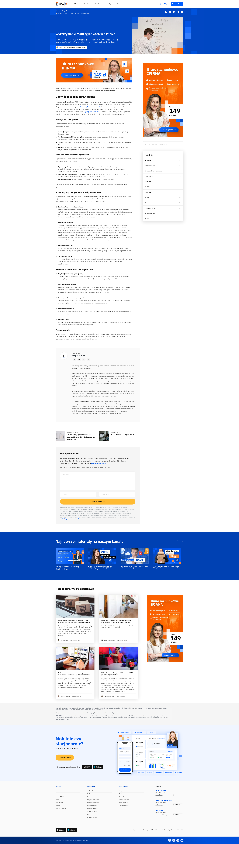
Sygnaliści (170, 830)
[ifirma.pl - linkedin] (177, 840)
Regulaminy (136, 830)
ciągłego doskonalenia (91, 112)
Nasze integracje (123, 802)
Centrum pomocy (123, 794)
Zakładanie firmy (91, 791)
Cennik (57, 794)
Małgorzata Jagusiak (109, 640)
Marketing (148, 192)
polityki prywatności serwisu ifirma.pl (71, 519)
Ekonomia (148, 181)
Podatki (147, 197)
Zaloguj (166, 4)
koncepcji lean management (90, 107)
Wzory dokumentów (124, 800)
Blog (120, 791)
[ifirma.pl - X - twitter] (173, 840)
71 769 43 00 (178, 815)
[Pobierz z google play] (98, 767)
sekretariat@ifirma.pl (161, 815)
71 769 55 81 (178, 805)
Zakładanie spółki (92, 794)
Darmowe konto (177, 4)
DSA (182, 830)
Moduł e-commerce (92, 808)
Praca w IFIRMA (60, 797)
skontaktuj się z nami (98, 463)
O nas (57, 791)
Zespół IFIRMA (62, 13)
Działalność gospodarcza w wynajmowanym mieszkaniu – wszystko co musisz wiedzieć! (116, 621)
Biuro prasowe (59, 802)
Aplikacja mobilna (92, 817)
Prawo (147, 203)
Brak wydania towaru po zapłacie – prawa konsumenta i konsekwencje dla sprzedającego (74, 674)
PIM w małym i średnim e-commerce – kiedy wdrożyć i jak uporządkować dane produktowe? (74, 621)
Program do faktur (92, 805)
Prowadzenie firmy (150, 208)
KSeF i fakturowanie (151, 187)
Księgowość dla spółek (93, 800)
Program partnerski (61, 808)
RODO (177, 830)
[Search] (181, 144)
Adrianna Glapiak (65, 696)
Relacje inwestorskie (160, 830)
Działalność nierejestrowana (153, 171)
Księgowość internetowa (93, 802)
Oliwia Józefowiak (109, 696)
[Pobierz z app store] (87, 767)
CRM (88, 814)
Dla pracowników (150, 166)
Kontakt (58, 805)
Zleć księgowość (65, 757)
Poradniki (121, 797)
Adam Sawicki (64, 640)
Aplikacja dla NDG (92, 811)
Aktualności (148, 160)
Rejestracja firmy (150, 213)
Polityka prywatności (147, 830)
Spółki (147, 219)
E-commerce (149, 176)
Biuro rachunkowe (92, 797)
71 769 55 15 (178, 795)
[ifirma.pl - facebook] (169, 840)
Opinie (57, 800)
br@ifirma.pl (159, 805)
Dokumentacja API (124, 805)
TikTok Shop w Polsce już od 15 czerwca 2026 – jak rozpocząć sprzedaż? (117, 674)
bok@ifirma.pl (159, 795)
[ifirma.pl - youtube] (181, 840)
